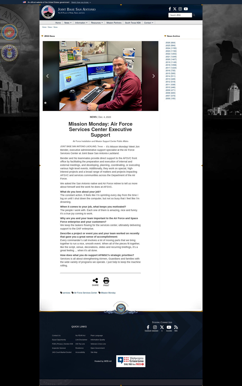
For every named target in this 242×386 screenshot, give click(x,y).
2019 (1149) (171, 62)
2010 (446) (170, 87)
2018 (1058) (171, 64)
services (66, 292)
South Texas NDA (133, 22)
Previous (47, 76)
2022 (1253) (171, 53)
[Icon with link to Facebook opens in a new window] (170, 8)
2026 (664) (170, 42)
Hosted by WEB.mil (103, 361)
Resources (96, 22)
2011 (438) (170, 84)
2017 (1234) (171, 67)
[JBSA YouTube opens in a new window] (186, 8)
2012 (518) (170, 81)
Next (153, 76)
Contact (147, 22)
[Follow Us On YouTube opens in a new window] (169, 328)
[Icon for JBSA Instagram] (155, 328)
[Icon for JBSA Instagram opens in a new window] (180, 8)
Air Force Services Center (85, 292)
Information (80, 22)
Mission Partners (114, 22)
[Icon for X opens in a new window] (175, 8)
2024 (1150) (171, 48)
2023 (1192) (171, 50)
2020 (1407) (171, 59)
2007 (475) (170, 95)
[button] (81, 2)
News (66, 22)
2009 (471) (170, 90)
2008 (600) (170, 92)
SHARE (95, 285)
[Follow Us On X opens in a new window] (162, 328)
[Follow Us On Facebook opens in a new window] (148, 328)
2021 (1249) (171, 56)
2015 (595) (170, 73)
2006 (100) (170, 98)
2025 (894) (170, 45)
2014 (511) (170, 76)
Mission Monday (108, 292)
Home (58, 22)
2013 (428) (170, 78)
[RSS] (176, 328)
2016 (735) (170, 70)
